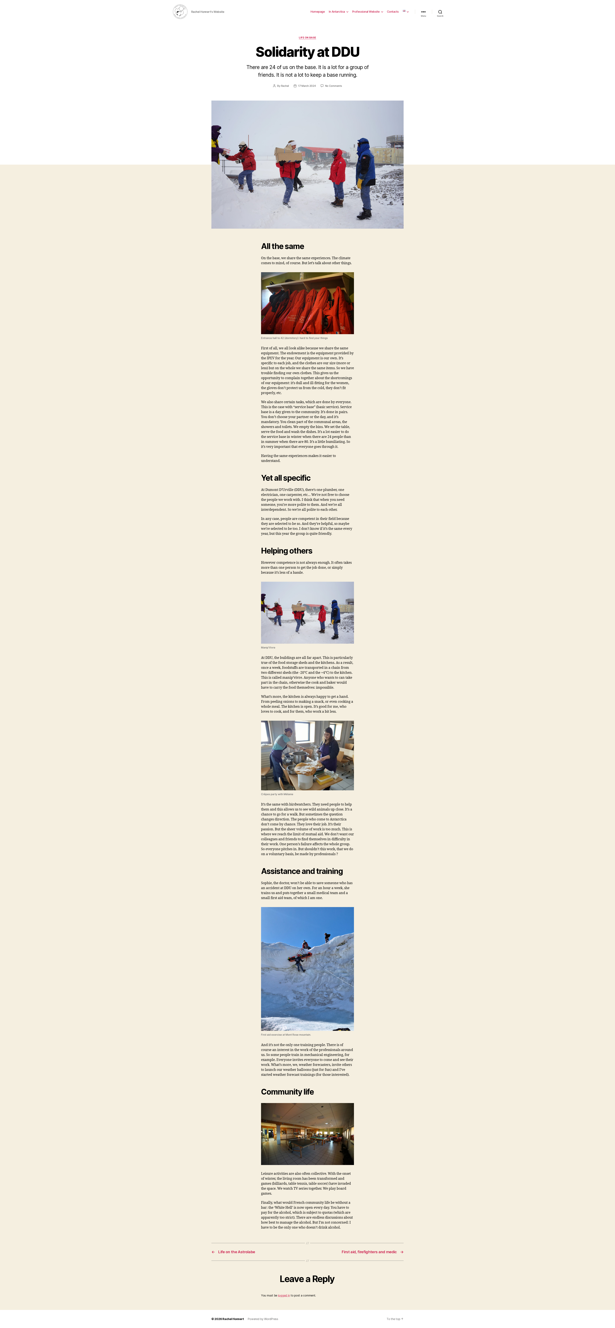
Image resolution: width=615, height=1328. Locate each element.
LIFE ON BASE (307, 37)
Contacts (393, 11)
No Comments (333, 85)
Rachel (285, 85)
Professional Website (366, 11)
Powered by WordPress (263, 1319)
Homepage (318, 11)
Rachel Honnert (233, 1319)
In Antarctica (337, 11)
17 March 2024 (307, 85)
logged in (284, 1295)
